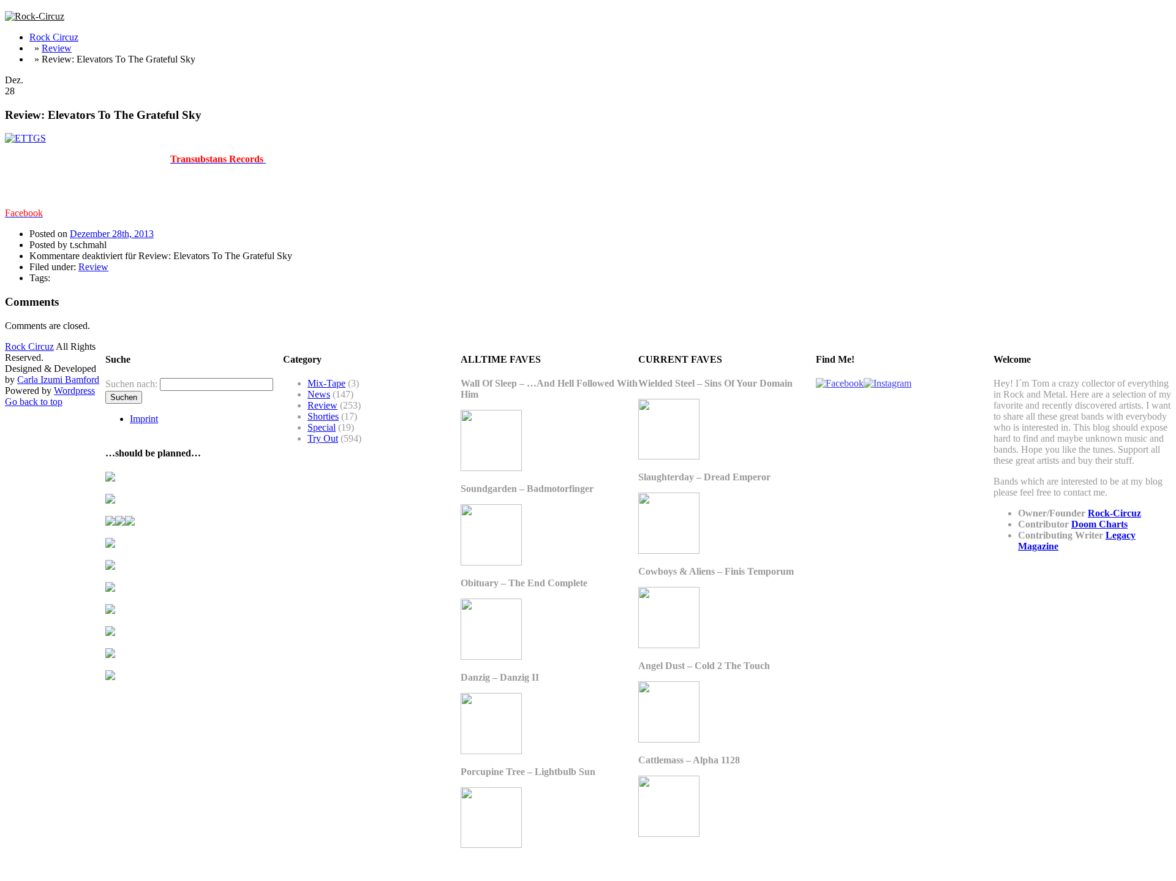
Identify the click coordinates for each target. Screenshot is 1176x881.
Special (321, 427)
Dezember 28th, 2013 (112, 234)
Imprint (144, 419)
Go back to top (33, 401)
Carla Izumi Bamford (58, 379)
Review (57, 48)
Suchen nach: (131, 384)
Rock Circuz (53, 37)
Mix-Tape (326, 383)
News (318, 394)
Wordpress (74, 390)
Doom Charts (1099, 524)
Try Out (322, 438)
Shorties (323, 416)
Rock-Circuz (1114, 513)
